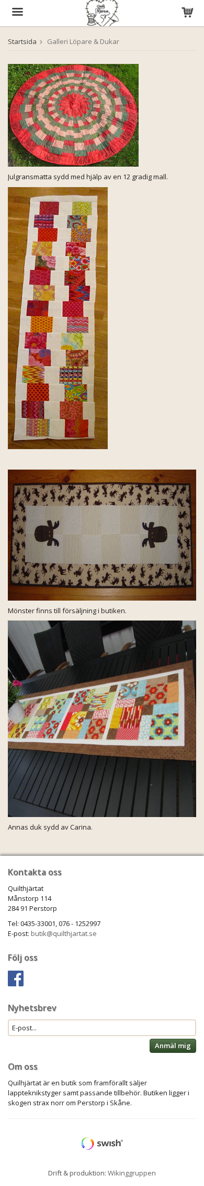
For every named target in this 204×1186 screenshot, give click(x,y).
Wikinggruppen (132, 1173)
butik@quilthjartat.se (64, 933)
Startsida (22, 41)
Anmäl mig (173, 1045)
